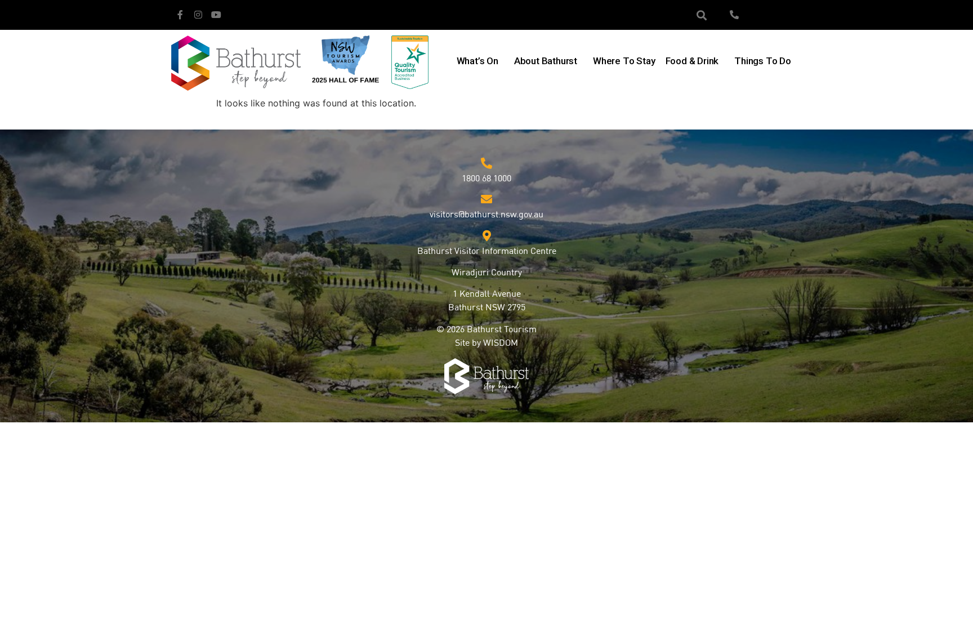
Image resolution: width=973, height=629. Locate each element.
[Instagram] (198, 15)
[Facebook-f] (180, 15)
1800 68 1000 (486, 179)
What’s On (477, 60)
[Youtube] (216, 15)
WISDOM (500, 343)
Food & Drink (692, 60)
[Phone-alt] (734, 15)
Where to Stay (624, 60)
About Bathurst (545, 60)
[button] (702, 15)
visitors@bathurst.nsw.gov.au (486, 215)
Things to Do (762, 60)
